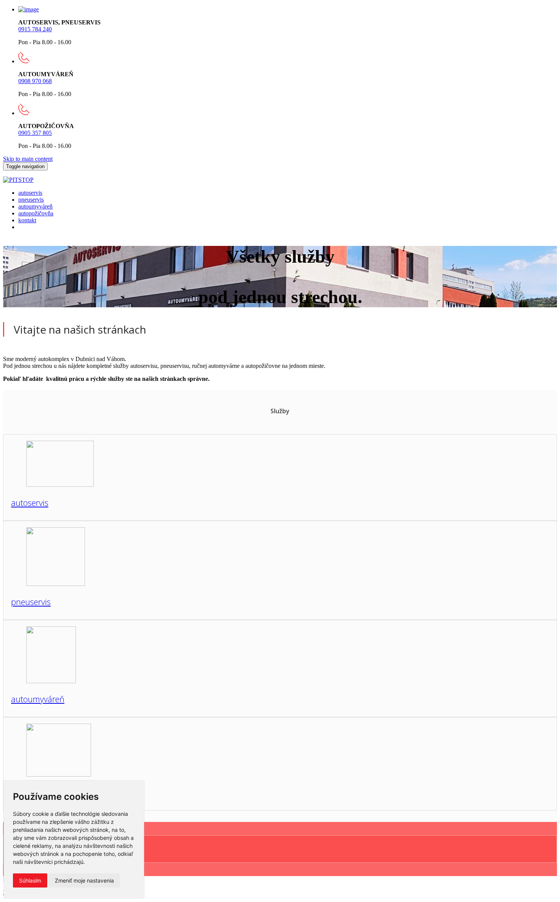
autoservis (30, 192)
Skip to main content (28, 159)
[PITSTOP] (18, 180)
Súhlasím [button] (30, 880)
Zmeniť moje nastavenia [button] (84, 880)
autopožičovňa (35, 213)
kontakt (27, 220)
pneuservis (31, 199)
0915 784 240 (35, 29)
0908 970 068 (35, 81)
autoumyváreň (35, 206)
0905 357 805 (35, 133)
